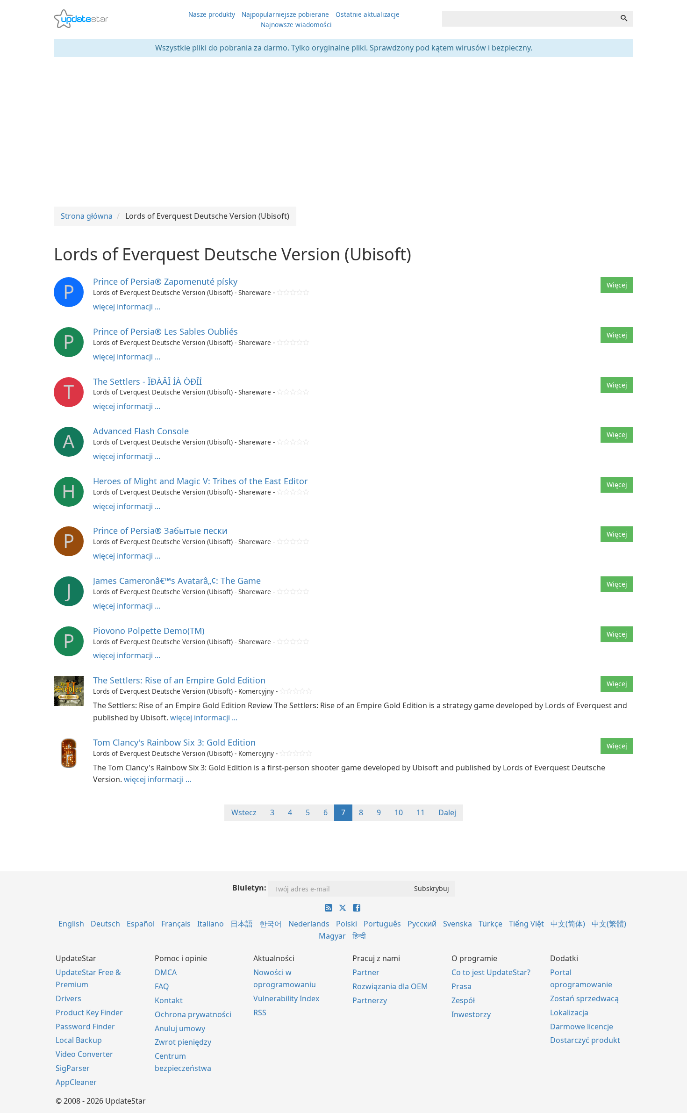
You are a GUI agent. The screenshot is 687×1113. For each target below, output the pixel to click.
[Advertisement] (343, 131)
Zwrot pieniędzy (183, 1042)
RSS (259, 1012)
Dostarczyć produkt (585, 1040)
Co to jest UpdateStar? (490, 972)
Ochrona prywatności (193, 1014)
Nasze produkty (211, 14)
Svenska (457, 924)
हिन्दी (359, 936)
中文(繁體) (609, 924)
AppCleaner (76, 1082)
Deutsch (105, 924)
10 (398, 812)
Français (176, 924)
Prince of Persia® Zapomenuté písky (165, 281)
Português (382, 924)
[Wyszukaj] (624, 19)
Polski (346, 924)
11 (420, 812)
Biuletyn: (249, 888)
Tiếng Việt (526, 924)
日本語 (241, 924)
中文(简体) (568, 924)
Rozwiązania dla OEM (390, 986)
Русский (422, 924)
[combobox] (528, 19)
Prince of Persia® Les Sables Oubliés (165, 331)
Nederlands (308, 924)
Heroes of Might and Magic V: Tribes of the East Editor (200, 481)
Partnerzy (369, 1000)
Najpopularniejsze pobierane (285, 14)
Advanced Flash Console (141, 431)
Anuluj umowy (180, 1028)
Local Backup (79, 1040)
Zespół (463, 1000)
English (71, 924)
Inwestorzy (471, 1014)
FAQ (162, 986)
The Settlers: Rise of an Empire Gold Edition (179, 680)
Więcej (617, 284)
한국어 (270, 924)
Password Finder (85, 1026)
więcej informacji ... (126, 307)
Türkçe (490, 924)
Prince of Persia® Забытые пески (160, 530)
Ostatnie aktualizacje (368, 14)
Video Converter (84, 1054)
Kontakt (169, 1000)
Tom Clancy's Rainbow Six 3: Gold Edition (174, 742)
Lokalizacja (569, 1012)
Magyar (332, 936)
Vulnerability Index (286, 998)
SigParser (73, 1068)
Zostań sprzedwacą (584, 998)
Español (141, 924)
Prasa (461, 986)
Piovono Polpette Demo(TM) (148, 630)
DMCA (166, 972)
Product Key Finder (89, 1012)
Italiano (210, 924)
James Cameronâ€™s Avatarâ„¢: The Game (177, 580)
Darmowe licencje (581, 1026)
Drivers (68, 998)
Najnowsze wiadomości (296, 24)
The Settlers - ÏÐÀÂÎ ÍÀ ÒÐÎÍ (147, 381)
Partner (365, 972)
